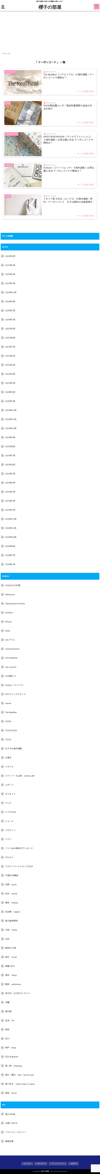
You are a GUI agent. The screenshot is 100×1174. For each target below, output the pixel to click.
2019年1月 (10, 510)
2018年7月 (10, 555)
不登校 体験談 (11, 876)
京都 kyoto (11, 885)
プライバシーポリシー (15, 1132)
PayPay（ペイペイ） (14, 685)
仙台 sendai (11, 894)
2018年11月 (10, 528)
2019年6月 (10, 465)
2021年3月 (10, 374)
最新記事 (9, 1141)
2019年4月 (10, 483)
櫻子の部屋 (50, 6)
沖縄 (7, 1002)
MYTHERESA (11, 658)
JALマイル (10, 640)
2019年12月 (10, 410)
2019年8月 (10, 447)
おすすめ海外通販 (13, 749)
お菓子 (8, 758)
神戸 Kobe (10, 1048)
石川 (7, 1039)
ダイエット (10, 794)
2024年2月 (10, 311)
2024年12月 (10, 292)
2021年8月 (10, 338)
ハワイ (8, 839)
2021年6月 (10, 356)
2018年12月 (10, 519)
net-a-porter (11, 667)
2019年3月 (10, 492)
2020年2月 (10, 401)
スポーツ (9, 785)
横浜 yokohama (13, 984)
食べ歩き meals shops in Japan (20, 1084)
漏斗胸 (8, 1011)
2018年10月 (10, 537)
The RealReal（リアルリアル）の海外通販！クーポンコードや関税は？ (68, 76)
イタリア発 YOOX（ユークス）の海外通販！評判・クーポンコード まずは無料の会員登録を (68, 200)
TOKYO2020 (11, 730)
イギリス (9, 767)
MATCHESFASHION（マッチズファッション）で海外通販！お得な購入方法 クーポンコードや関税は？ (68, 140)
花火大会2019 (11, 1057)
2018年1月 (10, 564)
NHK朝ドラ (10, 676)
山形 (7, 939)
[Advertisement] (50, 29)
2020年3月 (10, 392)
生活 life (9, 1021)
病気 (7, 1030)
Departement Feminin (15, 604)
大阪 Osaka (11, 930)
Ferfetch (9, 613)
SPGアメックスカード (15, 694)
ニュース (9, 821)
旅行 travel (11, 957)
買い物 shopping (13, 1066)
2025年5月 (10, 265)
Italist (7, 631)
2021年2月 (10, 383)
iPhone (8, 622)
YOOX (8, 740)
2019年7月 (10, 456)
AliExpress (10, 595)
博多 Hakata (11, 903)
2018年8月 (10, 546)
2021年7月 (10, 347)
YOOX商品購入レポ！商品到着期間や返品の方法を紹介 (67, 107)
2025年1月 (10, 283)
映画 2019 (10, 966)
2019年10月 (10, 428)
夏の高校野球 (11, 921)
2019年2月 (10, 501)
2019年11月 (10, 419)
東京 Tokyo (11, 975)
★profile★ (10, 1114)
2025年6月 (10, 256)
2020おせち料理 (12, 585)
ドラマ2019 (10, 812)
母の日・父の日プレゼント (17, 993)
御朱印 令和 (10, 948)
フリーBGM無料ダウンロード (19, 848)
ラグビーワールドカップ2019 (19, 866)
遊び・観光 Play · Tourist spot (19, 1075)
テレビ (8, 803)
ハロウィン (10, 830)
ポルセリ (9, 857)
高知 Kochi (11, 1093)
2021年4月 (10, 365)
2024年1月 (10, 320)
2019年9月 (10, 437)
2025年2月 (10, 274)
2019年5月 (10, 474)
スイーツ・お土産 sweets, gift (19, 776)
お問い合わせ (11, 1123)
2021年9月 (10, 329)
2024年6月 (10, 302)
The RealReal (11, 712)
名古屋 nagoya (12, 912)
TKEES (8, 721)
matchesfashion (12, 649)
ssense (8, 703)
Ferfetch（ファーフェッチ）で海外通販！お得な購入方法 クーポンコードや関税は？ (68, 169)
